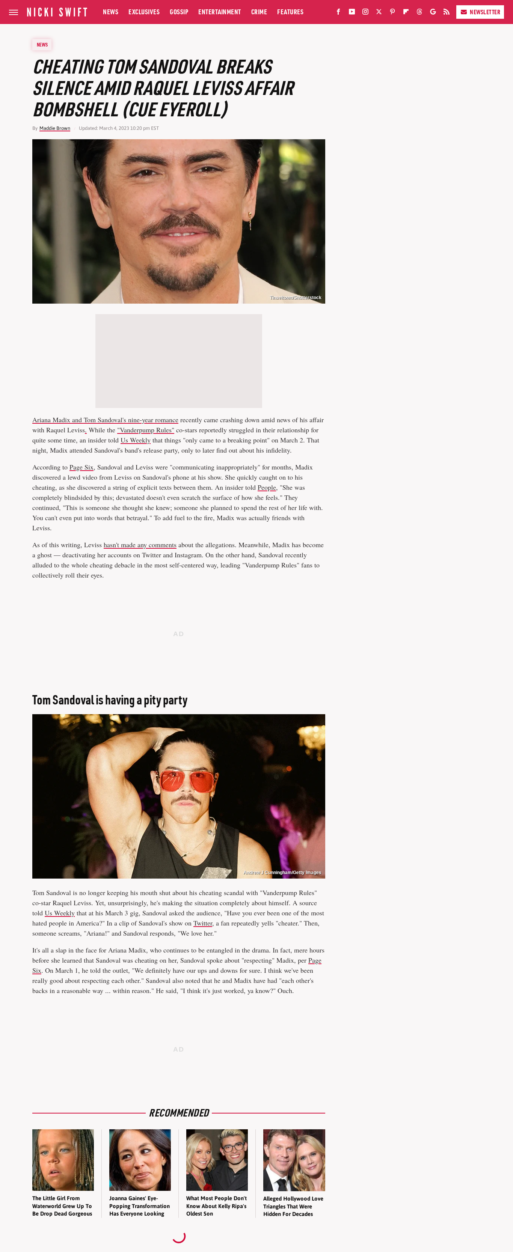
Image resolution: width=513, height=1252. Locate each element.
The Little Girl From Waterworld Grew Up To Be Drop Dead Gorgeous (62, 1206)
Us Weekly (136, 439)
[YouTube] (352, 13)
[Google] (433, 13)
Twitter (202, 922)
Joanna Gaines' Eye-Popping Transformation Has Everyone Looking (139, 1206)
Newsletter (485, 12)
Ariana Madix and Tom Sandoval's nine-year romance (105, 419)
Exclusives (144, 12)
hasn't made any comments (140, 544)
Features (290, 12)
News (110, 12)
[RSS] (446, 13)
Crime (259, 12)
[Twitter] (379, 13)
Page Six (81, 466)
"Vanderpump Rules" (145, 429)
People (267, 487)
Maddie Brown (54, 128)
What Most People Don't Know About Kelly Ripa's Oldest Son (216, 1206)
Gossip (179, 12)
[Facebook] (338, 13)
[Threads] (419, 13)
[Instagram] (365, 13)
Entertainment (219, 12)
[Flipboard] (406, 13)
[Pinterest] (392, 13)
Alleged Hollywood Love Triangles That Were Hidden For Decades (293, 1206)
